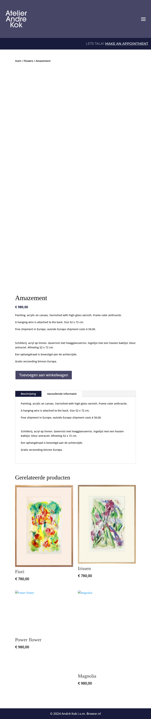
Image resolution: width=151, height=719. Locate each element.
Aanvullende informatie (62, 393)
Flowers (28, 61)
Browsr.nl (94, 713)
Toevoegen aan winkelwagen (43, 374)
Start (18, 61)
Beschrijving (28, 393)
